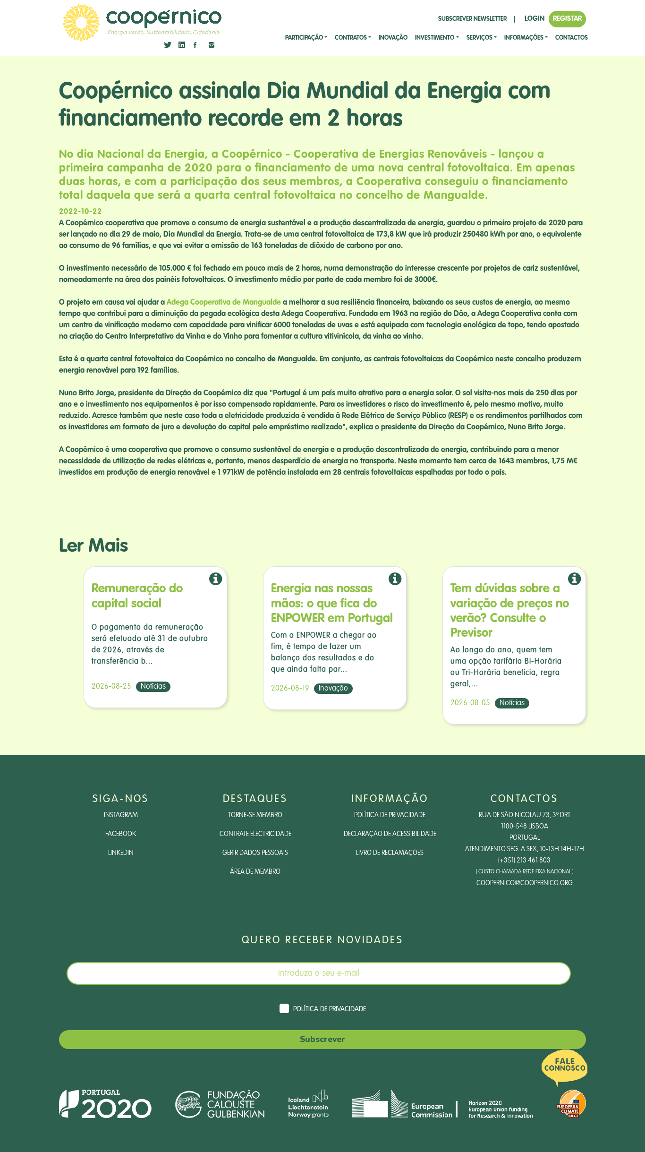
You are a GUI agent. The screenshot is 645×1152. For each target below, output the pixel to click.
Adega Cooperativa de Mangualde (224, 303)
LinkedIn (121, 853)
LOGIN (534, 18)
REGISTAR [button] (567, 18)
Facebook (120, 834)
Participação (304, 38)
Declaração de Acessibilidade (390, 834)
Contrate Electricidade (255, 834)
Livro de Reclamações (390, 853)
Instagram (121, 815)
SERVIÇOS (479, 38)
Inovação (393, 38)
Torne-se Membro (255, 815)
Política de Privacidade (389, 815)
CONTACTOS (571, 38)
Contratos (351, 38)
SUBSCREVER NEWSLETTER (472, 19)
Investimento (434, 38)
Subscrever (322, 1039)
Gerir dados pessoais (255, 853)
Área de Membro (255, 872)
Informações (523, 38)
